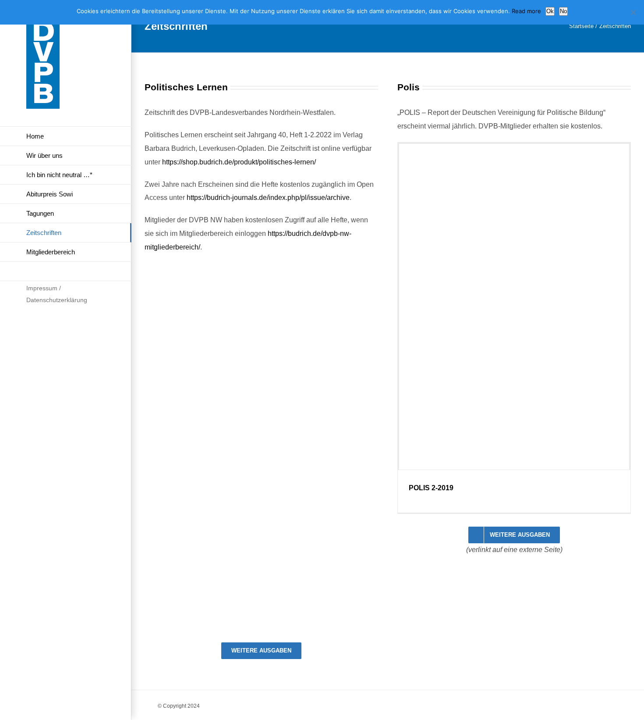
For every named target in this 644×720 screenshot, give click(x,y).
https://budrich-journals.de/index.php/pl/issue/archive (268, 197)
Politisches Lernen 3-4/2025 (202, 615)
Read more (526, 10)
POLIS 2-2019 (431, 488)
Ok (550, 11)
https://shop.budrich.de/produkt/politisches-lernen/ (239, 162)
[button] (65, 271)
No (563, 11)
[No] (633, 12)
